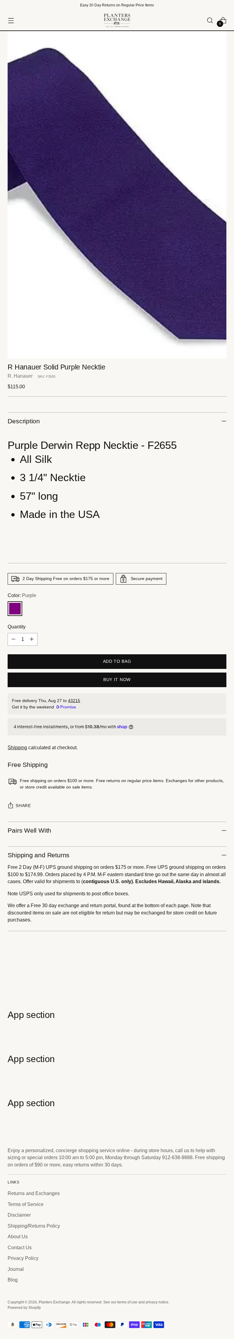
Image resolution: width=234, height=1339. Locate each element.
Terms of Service (26, 1204)
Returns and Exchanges (34, 1193)
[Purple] (15, 608)
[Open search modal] (210, 20)
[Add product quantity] (31, 639)
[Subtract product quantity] (13, 639)
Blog (13, 1279)
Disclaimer (19, 1215)
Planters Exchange (54, 1302)
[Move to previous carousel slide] (207, 977)
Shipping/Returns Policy (34, 1226)
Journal (16, 1269)
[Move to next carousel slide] (221, 976)
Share (23, 805)
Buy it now (117, 679)
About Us (18, 1236)
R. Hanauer (20, 376)
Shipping (17, 747)
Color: (22, 595)
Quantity (17, 626)
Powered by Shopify (24, 1308)
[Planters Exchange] (117, 20)
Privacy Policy (23, 1258)
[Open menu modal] (11, 20)
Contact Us (20, 1247)
